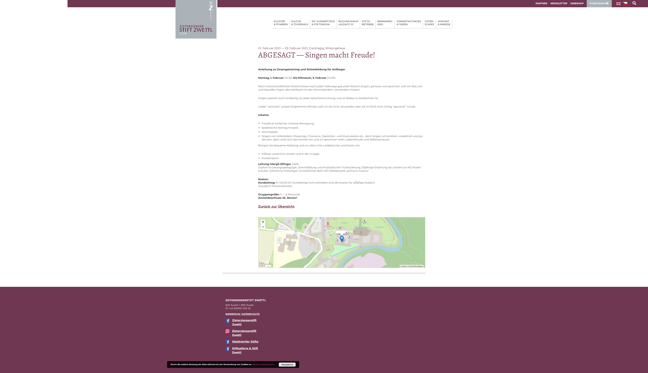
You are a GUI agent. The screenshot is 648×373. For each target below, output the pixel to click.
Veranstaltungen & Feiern (409, 23)
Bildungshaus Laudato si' (348, 23)
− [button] (263, 227)
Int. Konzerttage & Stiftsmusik (323, 23)
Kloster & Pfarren (281, 23)
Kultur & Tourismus (299, 23)
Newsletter (558, 3)
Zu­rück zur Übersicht (276, 206)
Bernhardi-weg (385, 23)
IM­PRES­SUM (232, 314)
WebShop (577, 3)
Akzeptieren (287, 364)
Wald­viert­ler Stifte (245, 341)
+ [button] (263, 222)
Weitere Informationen (263, 364)
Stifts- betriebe (368, 23)
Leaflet (403, 266)
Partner (541, 3)
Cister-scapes (429, 23)
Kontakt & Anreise (444, 23)
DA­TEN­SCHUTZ (250, 314)
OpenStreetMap (416, 266)
